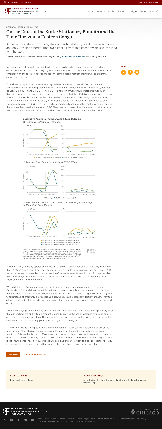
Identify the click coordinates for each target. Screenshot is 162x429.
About (91, 11)
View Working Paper (36, 355)
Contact (100, 419)
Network (101, 11)
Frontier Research (50, 419)
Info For (143, 2)
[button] (157, 11)
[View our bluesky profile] (11, 420)
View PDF (13, 355)
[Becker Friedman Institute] (44, 11)
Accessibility (141, 419)
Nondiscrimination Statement (124, 419)
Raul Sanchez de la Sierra (73, 57)
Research (122, 11)
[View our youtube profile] (32, 420)
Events (142, 11)
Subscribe (153, 2)
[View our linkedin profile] (25, 420)
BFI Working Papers (74, 419)
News (151, 11)
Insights (133, 11)
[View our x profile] (4, 420)
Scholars (111, 11)
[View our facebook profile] (18, 420)
